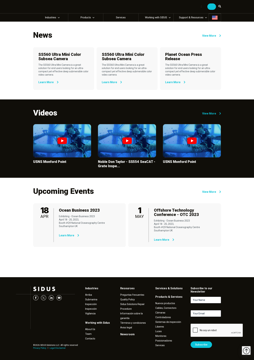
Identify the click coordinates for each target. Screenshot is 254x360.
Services (121, 17)
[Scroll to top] (246, 350)
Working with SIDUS (156, 17)
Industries (50, 17)
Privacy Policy (39, 348)
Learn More (46, 82)
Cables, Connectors (165, 308)
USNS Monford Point (49, 162)
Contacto (90, 338)
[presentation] (217, 330)
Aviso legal (126, 327)
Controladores (163, 317)
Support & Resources (191, 17)
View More (209, 35)
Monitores (160, 336)
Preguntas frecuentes (132, 294)
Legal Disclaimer (58, 348)
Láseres (159, 326)
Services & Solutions (169, 288)
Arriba (88, 294)
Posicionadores (163, 340)
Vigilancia (90, 313)
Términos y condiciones (133, 322)
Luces (158, 331)
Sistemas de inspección (168, 322)
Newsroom (127, 334)
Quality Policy (127, 299)
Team (88, 334)
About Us (90, 329)
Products (86, 17)
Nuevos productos (165, 303)
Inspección (91, 304)
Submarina (91, 299)
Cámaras (160, 312)
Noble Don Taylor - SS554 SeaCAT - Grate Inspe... (126, 164)
